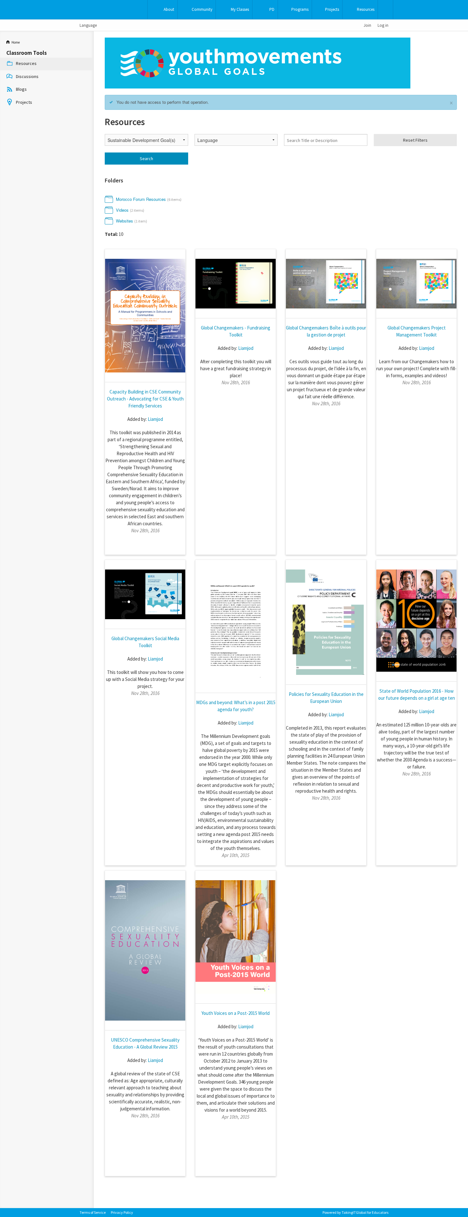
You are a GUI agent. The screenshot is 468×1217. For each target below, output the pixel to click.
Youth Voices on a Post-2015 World (236, 1013)
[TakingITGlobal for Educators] (90, 10)
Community (202, 9)
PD (271, 9)
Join (367, 25)
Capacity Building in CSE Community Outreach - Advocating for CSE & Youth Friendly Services (145, 399)
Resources (365, 9)
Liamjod (155, 419)
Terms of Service (93, 1212)
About (169, 9)
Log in (383, 25)
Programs (299, 9)
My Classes (240, 9)
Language (88, 25)
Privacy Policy (122, 1212)
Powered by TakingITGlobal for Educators (355, 1212)
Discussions (27, 76)
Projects (332, 9)
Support (385, 9)
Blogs (21, 89)
